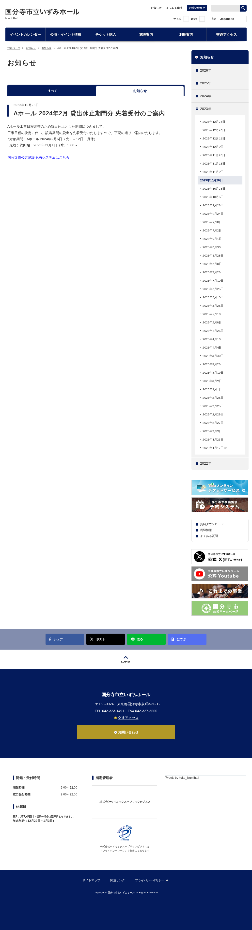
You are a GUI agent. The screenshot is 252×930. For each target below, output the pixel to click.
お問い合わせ (197, 7)
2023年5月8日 (212, 322)
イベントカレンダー (25, 34)
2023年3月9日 (212, 381)
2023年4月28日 (213, 331)
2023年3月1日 (212, 389)
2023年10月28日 (211, 180)
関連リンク (117, 880)
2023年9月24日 (213, 213)
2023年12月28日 (214, 121)
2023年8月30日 (213, 247)
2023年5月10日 (213, 314)
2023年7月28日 (213, 272)
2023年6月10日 (213, 297)
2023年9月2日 (212, 230)
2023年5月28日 (213, 305)
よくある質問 (174, 7)
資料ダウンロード (212, 524)
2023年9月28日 (213, 205)
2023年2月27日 (213, 423)
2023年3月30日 (213, 356)
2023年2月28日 (213, 397)
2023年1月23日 (213, 439)
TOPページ (13, 48)
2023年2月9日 (212, 431)
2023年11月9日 (213, 172)
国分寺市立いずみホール (42, 13)
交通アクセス (226, 34)
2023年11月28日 (214, 155)
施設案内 (146, 34)
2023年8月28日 (213, 255)
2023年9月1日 (212, 239)
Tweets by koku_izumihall (182, 777)
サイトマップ (91, 880)
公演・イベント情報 (65, 34)
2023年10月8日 (213, 197)
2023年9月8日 (212, 222)
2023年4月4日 (212, 347)
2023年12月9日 (213, 147)
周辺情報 (206, 530)
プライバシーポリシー (150, 880)
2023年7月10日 (213, 280)
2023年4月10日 (213, 339)
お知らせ (156, 7)
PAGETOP (126, 659)
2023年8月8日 (212, 264)
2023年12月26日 (214, 130)
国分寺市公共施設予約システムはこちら (38, 157)
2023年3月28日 (213, 364)
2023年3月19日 (213, 372)
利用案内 (186, 34)
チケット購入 (105, 34)
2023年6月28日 (213, 289)
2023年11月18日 (214, 163)
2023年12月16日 (214, 138)
